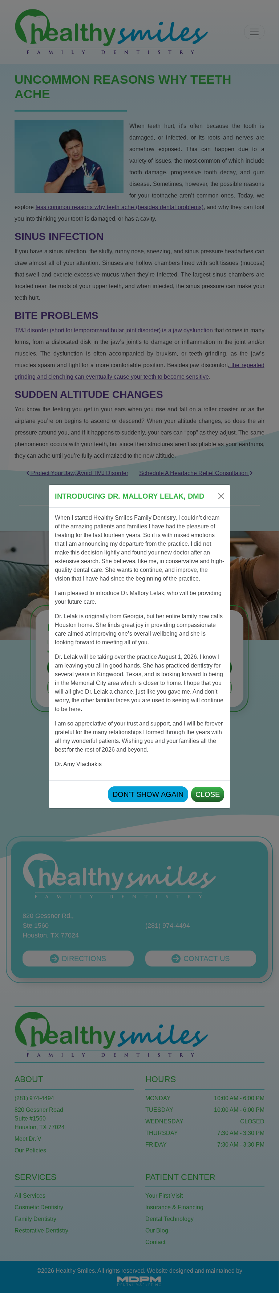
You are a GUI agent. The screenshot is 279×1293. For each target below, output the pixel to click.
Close (207, 794)
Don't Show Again (148, 794)
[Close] (221, 496)
